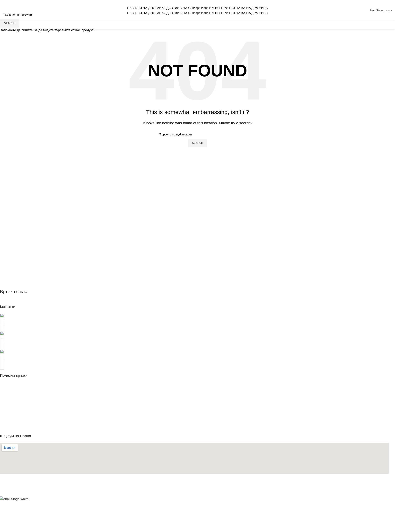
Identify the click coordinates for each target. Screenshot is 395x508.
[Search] (356, 10)
